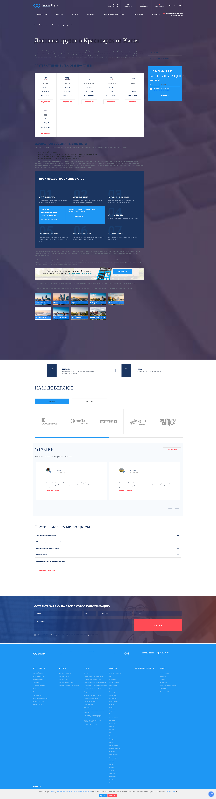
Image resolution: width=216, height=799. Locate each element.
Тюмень (111, 770)
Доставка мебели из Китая (67, 682)
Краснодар (112, 679)
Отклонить (112, 796)
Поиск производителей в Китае (93, 676)
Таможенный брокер (90, 701)
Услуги (75, 14)
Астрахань (112, 710)
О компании (138, 14)
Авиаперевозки (38, 679)
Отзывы (162, 679)
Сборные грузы (38, 695)
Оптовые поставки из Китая (92, 695)
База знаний (154, 53)
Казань (111, 733)
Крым (111, 742)
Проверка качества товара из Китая (95, 682)
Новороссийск (113, 754)
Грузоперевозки (40, 14)
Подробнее (45, 102)
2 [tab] (118, 437)
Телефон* (105, 613)
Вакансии (163, 676)
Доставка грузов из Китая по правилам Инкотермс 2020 (93, 716)
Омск (110, 689)
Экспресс (36, 682)
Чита (110, 783)
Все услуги (87, 673)
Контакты (156, 14)
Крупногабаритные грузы (41, 698)
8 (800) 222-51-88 (177, 15)
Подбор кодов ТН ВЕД (90, 724)
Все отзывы (172, 450)
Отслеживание (88, 704)
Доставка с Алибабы (65, 673)
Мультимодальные (39, 676)
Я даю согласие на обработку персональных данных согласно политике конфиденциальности (68, 635)
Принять (103, 796)
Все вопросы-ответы (47, 570)
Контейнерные (37, 692)
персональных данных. (162, 90)
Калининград (113, 736)
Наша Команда (164, 673)
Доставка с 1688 (63, 679)
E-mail (139, 613)
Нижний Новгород (114, 748)
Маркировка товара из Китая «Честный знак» (93, 720)
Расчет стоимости (38, 704)
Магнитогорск (113, 745)
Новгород (112, 751)
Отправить (158, 625)
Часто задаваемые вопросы (160, 58)
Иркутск (111, 729)
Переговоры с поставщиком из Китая (95, 685)
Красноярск (112, 692)
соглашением (171, 792)
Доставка (59, 14)
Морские (36, 689)
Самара (111, 767)
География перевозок (115, 673)
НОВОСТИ (163, 689)
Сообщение (40, 621)
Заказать (164, 95)
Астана (111, 707)
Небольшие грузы (38, 701)
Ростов (111, 764)
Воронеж (112, 723)
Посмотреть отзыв (52, 490)
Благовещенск (113, 717)
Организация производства (92, 679)
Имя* (39, 613)
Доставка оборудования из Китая (69, 685)
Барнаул (111, 714)
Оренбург (112, 761)
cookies (52, 792)
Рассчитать (78, 216)
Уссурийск (112, 776)
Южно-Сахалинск (114, 701)
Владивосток (113, 698)
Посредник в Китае (90, 692)
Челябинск (112, 780)
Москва (111, 676)
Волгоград (112, 720)
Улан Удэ (112, 773)
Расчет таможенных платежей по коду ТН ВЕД (94, 711)
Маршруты (91, 14)
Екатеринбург (113, 685)
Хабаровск (112, 695)
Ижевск (111, 726)
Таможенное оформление (114, 14)
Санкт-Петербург (114, 682)
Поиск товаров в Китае (91, 698)
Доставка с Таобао (64, 676)
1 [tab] (44, 437)
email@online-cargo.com (174, 13)
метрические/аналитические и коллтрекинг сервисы (74, 792)
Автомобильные (38, 673)
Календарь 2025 (164, 692)
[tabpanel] (49, 421)
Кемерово (112, 739)
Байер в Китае (88, 707)
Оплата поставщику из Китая (93, 689)
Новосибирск (113, 758)
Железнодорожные (39, 685)
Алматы (111, 704)
